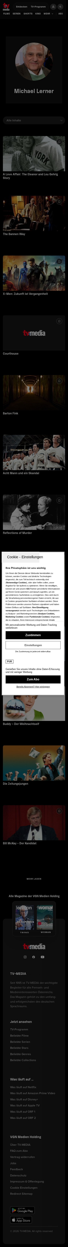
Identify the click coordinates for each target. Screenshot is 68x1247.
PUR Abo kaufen (33, 679)
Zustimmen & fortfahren (33, 635)
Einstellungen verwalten (33, 645)
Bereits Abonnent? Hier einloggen (33, 686)
